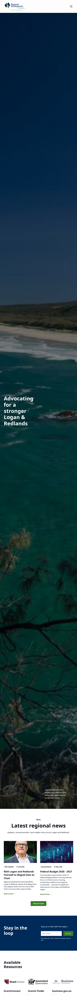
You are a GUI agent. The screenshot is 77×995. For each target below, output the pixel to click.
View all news (38, 903)
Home (6, 15)
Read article (8, 894)
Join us (68, 933)
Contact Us (8, 29)
